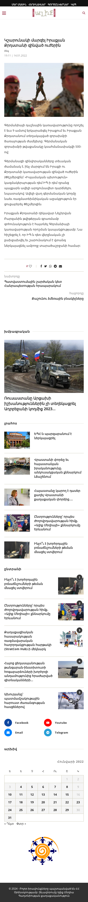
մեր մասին (19, 4)
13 (43, 794)
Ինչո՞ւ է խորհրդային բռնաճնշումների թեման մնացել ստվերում (53, 547)
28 (55, 810)
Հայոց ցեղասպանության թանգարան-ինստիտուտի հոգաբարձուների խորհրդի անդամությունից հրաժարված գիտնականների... (28, 671)
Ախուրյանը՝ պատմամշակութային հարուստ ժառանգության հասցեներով (24, 700)
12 (32, 794)
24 (10, 810)
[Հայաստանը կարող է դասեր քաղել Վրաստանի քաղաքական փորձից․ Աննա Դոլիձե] (17, 497)
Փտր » (21, 824)
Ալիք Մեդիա (65, 892)
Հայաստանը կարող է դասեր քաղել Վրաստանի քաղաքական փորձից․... (57, 495)
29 (67, 810)
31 (10, 818)
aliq (6, 51)
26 (32, 810)
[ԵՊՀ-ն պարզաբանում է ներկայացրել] (17, 440)
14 (55, 794)
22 (67, 802)
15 (67, 794)
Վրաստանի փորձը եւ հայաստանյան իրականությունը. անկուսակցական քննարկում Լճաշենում (57, 468)
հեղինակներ (37, 4)
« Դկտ (9, 824)
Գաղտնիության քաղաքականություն (44, 896)
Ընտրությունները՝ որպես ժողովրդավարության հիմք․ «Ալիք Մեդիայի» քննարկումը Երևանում (57, 522)
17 (10, 802)
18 (21, 802)
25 (21, 810)
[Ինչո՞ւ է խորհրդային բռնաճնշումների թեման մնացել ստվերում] (17, 550)
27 (43, 810)
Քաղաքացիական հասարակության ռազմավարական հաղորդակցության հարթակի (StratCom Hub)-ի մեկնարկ (27, 640)
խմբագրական (17, 331)
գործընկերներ (58, 4)
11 (21, 794)
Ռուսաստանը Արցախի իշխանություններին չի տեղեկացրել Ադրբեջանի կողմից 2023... (40, 403)
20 (43, 802)
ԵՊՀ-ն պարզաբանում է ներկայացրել (53, 436)
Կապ (73, 4)
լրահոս (10, 423)
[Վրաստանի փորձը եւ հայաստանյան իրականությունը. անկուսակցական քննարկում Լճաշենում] (17, 466)
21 (55, 802)
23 (78, 802)
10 (10, 794)
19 (32, 802)
